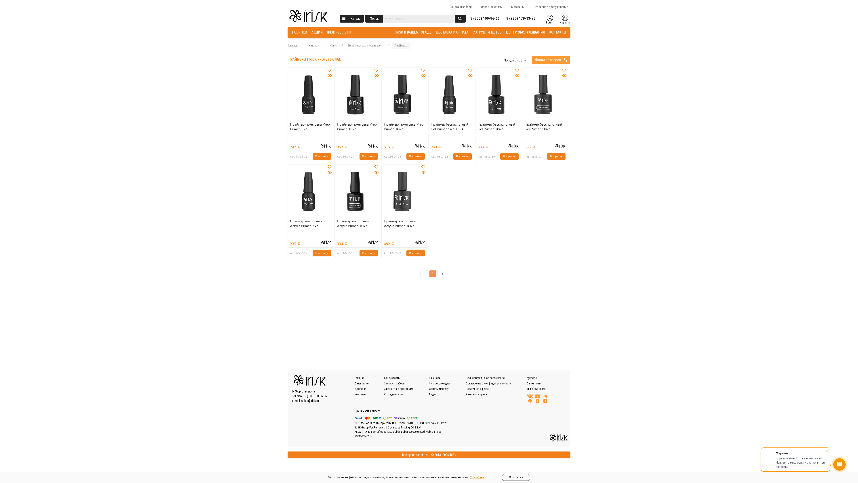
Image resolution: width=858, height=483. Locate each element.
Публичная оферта (477, 388)
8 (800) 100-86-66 (485, 18)
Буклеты (532, 378)
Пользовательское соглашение (485, 378)
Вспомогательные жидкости (365, 45)
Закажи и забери (461, 7)
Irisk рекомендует (439, 383)
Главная (293, 45)
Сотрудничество (394, 394)
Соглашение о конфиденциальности (488, 383)
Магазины (517, 7)
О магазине (361, 383)
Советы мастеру (438, 388)
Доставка (360, 388)
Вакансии (435, 378)
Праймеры (401, 45)
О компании (534, 383)
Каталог (356, 19)
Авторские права (476, 394)
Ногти (333, 45)
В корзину (321, 156)
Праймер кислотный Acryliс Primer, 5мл (306, 223)
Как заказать (392, 378)
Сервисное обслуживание (551, 7)
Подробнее (477, 477)
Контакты (360, 394)
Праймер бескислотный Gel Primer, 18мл (543, 126)
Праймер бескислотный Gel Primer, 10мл (496, 126)
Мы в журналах (536, 388)
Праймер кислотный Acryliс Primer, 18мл (400, 223)
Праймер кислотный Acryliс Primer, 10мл (353, 223)
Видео (433, 394)
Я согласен (516, 477)
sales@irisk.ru (310, 401)
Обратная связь (491, 7)
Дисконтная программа (398, 388)
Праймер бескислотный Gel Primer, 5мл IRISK (449, 126)
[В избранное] (330, 70)
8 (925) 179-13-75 (521, 18)
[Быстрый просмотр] (330, 76)
